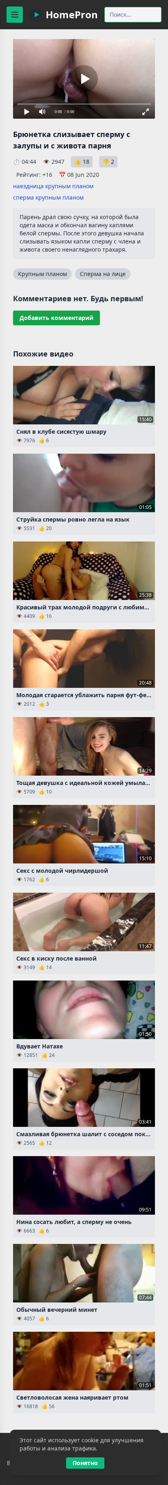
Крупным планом (42, 274)
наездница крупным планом (53, 186)
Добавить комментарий (56, 318)
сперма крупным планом (48, 197)
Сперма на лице (103, 274)
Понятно (85, 1463)
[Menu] (15, 15)
